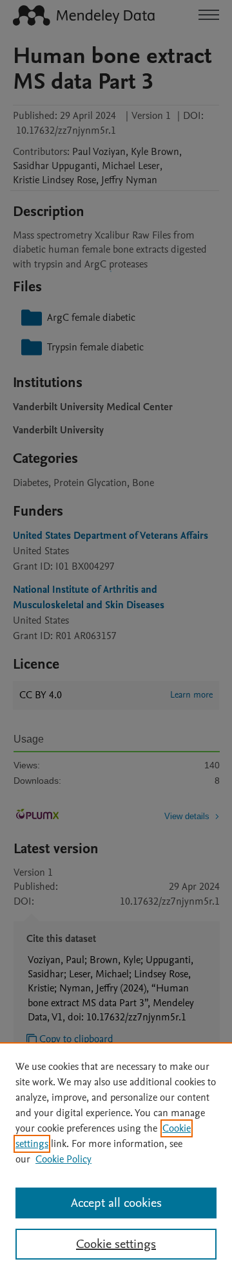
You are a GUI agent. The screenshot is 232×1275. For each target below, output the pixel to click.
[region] (116, 1158)
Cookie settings (116, 1244)
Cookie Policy (63, 1159)
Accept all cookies (116, 1203)
